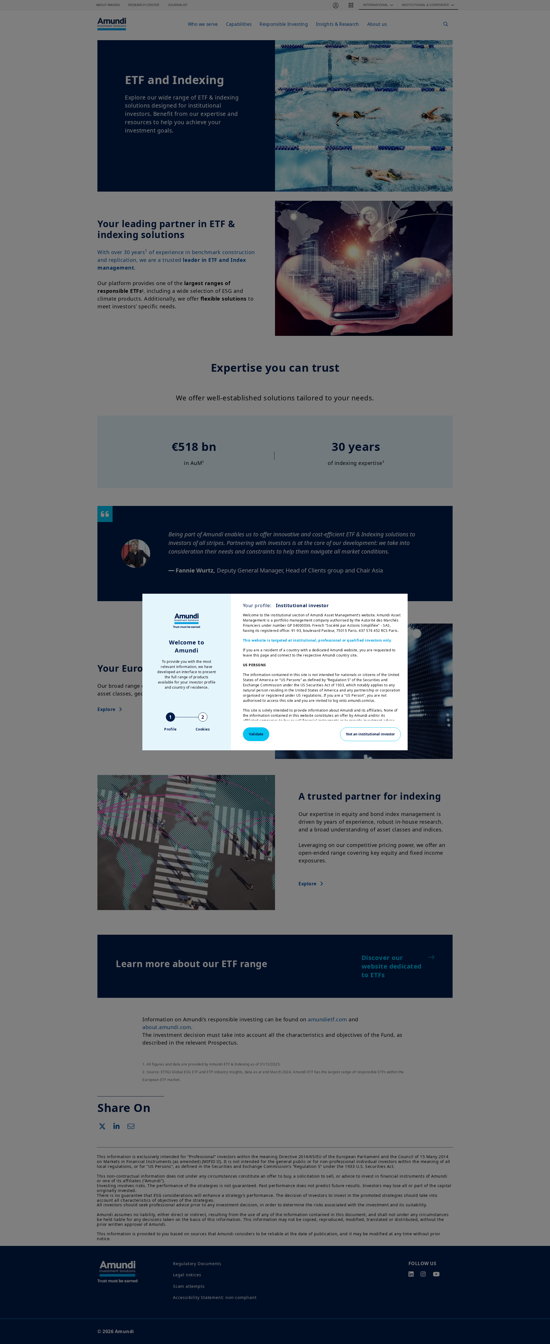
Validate (256, 734)
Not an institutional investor (370, 734)
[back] (534, 701)
